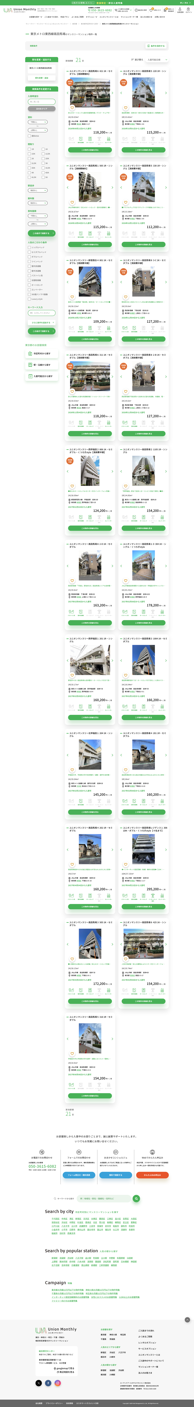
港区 (71, 1218)
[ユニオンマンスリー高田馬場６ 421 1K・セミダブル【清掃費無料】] (90, 93)
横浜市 (103, 1357)
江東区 (110, 1218)
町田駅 (96, 1257)
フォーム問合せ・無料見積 (79, 1175)
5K (46, 177)
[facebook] (48, 1383)
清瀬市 (124, 1229)
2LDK (34, 163)
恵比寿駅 (85, 1265)
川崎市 (112, 1357)
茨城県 (112, 1339)
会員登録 (180, 12)
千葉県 (103, 1339)
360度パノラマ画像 (40, 294)
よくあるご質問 (78, 17)
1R (33, 149)
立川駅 (104, 1257)
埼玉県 (123, 1334)
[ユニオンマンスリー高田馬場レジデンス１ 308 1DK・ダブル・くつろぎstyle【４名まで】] (143, 849)
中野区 (79, 313)
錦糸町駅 (63, 1261)
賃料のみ (35, 136)
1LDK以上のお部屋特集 (129, 1297)
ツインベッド (37, 261)
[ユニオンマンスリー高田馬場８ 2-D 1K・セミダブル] (90, 565)
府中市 (108, 1226)
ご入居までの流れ (51, 17)
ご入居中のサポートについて (148, 1360)
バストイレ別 (37, 275)
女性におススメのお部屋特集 (104, 1297)
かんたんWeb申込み (152, 1175)
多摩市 (132, 1229)
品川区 (118, 1218)
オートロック (37, 285)
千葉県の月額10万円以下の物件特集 (68, 1293)
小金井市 (56, 1229)
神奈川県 (113, 1334)
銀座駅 (98, 1261)
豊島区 (79, 124)
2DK (47, 158)
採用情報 (69, 1403)
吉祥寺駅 (65, 1265)
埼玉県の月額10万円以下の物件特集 (102, 1293)
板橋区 (110, 1222)
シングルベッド (38, 247)
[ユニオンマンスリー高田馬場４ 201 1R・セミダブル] (143, 755)
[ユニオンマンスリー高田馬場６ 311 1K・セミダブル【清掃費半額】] (90, 376)
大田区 (134, 1218)
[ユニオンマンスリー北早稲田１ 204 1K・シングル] (90, 755)
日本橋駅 (125, 1261)
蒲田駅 (130, 1257)
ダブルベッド (37, 256)
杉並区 (80, 1222)
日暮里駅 (75, 1265)
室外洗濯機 (36, 271)
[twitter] (39, 1383)
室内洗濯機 (36, 266)
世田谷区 (56, 1222)
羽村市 (62, 1233)
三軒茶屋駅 (104, 1265)
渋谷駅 (70, 1257)
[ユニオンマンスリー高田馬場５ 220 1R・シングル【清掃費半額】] (143, 93)
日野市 (72, 1229)
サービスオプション (147, 1348)
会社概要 (39, 1403)
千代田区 (56, 1218)
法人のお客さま (146, 17)
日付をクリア (41, 108)
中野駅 (112, 1257)
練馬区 (118, 1222)
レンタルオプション (147, 1342)
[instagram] (58, 1383)
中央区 (64, 1218)
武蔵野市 (83, 1226)
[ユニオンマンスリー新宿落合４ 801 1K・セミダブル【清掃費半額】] (90, 282)
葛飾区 (134, 1222)
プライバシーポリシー (54, 1403)
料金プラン (65, 17)
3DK (33, 167)
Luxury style (37, 299)
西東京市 (71, 1233)
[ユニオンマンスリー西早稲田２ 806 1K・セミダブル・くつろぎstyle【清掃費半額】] (90, 471)
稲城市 (55, 1233)
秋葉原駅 (121, 1257)
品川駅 (88, 1257)
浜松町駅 (107, 1261)
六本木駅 (81, 1261)
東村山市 (81, 1229)
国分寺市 (91, 1229)
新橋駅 (94, 1265)
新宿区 (132, 124)
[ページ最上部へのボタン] (187, 1319)
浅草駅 (90, 1261)
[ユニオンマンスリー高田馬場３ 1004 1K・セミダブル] (143, 660)
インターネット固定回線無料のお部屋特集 (70, 1297)
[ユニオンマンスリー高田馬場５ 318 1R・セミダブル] (90, 1038)
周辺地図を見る (67, 1371)
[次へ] (112, 93)
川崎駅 (112, 1374)
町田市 (132, 1226)
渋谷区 (64, 1222)
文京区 (79, 786)
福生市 (108, 1229)
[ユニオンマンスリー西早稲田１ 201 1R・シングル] (90, 660)
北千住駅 (56, 1265)
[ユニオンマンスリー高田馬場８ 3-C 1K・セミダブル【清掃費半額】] (143, 282)
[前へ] (67, 93)
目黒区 (126, 1218)
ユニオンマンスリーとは (109, 17)
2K (33, 158)
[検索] (136, 1198)
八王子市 (65, 1226)
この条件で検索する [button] (41, 233)
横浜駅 (103, 1374)
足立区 (126, 1222)
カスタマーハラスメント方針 (87, 1403)
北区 (95, 1222)
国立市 (100, 1229)
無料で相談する (115, 1175)
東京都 (103, 1334)
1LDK (47, 153)
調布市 (124, 1226)
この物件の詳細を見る (90, 150)
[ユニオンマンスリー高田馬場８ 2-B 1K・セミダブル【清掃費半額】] (143, 376)
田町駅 (116, 1261)
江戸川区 (56, 1226)
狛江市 (116, 1229)
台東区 (94, 1218)
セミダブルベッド (39, 252)
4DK (47, 172)
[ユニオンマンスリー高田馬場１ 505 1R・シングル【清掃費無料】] (90, 187)
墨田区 (102, 1218)
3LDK (47, 167)
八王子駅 (79, 1257)
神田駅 (134, 1261)
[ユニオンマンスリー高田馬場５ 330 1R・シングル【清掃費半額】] (143, 187)
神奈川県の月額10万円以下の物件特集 (103, 1289)
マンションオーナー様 (129, 17)
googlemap (65, 1368)
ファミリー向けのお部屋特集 (64, 1300)
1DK (33, 153)
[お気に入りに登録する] (72, 108)
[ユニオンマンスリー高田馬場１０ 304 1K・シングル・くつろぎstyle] (143, 565)
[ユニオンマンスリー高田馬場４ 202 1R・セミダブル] (90, 849)
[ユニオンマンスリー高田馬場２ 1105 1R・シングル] (143, 471)
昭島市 (116, 1226)
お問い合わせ (160, 17)
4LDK (34, 177)
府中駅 (72, 1261)
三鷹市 (92, 1226)
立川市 (74, 1226)
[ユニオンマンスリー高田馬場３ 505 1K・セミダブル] (90, 944)
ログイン (189, 12)
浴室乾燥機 (36, 280)
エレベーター (37, 289)
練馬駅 (114, 1265)
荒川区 (102, 1222)
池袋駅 (62, 1257)
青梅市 (100, 1226)
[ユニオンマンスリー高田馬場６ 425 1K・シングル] (143, 944)
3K (46, 163)
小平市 (64, 1229)
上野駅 (55, 1261)
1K (46, 149)
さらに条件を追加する (41, 322)
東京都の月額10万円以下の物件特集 (68, 1289)
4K (33, 172)
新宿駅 (55, 1257)
